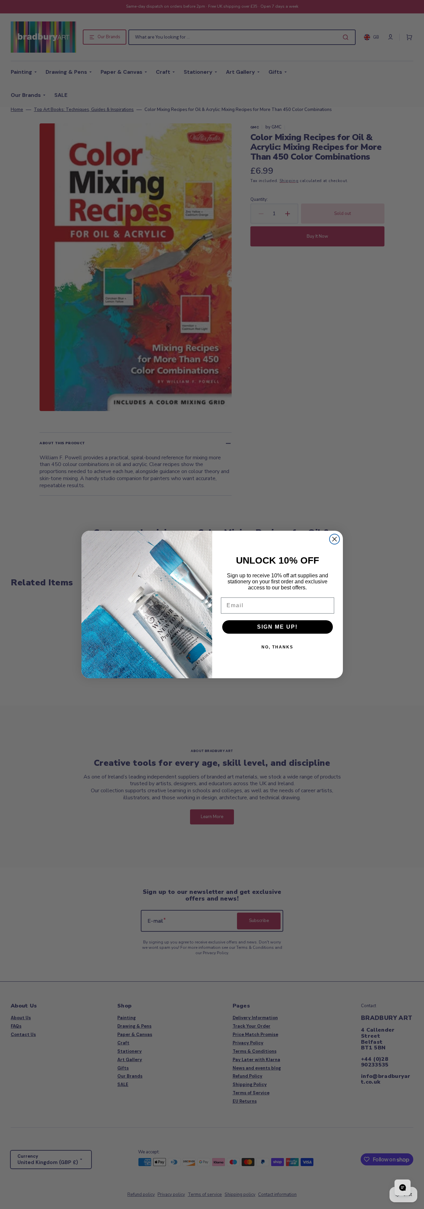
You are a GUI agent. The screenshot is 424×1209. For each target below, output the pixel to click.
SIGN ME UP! (277, 627)
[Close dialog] (334, 539)
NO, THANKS (277, 647)
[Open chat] (403, 1187)
